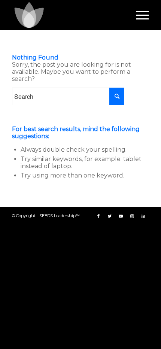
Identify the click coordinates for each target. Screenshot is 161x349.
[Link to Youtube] (121, 216)
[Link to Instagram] (132, 216)
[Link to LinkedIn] (143, 216)
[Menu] (138, 15)
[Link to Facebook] (98, 216)
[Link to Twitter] (109, 216)
